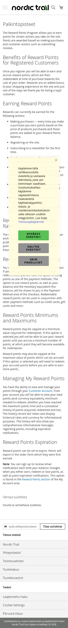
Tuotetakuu (11, 569)
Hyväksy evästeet (33, 235)
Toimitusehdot (13, 561)
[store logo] (30, 7)
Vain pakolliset (33, 261)
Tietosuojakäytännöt (31, 222)
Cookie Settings (14, 605)
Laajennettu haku (15, 597)
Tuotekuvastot (13, 578)
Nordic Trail (11, 544)
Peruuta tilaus (13, 613)
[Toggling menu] (5, 7)
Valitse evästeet (33, 248)
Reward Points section (36, 479)
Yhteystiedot (12, 553)
